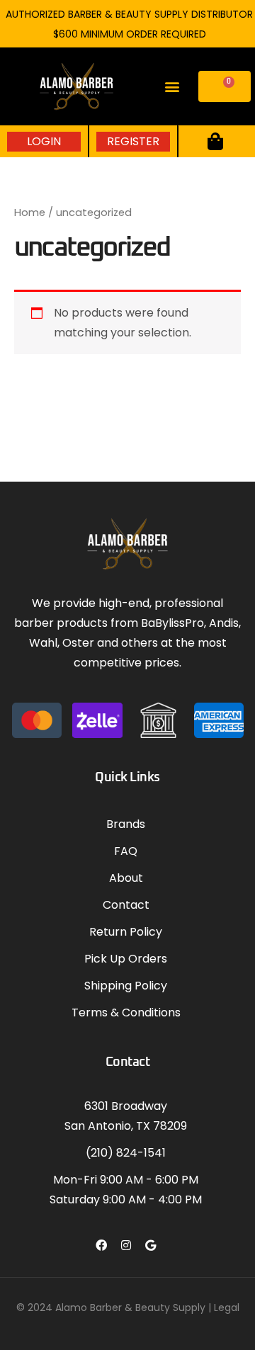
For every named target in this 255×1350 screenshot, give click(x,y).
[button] (172, 86)
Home (29, 212)
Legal (226, 1307)
